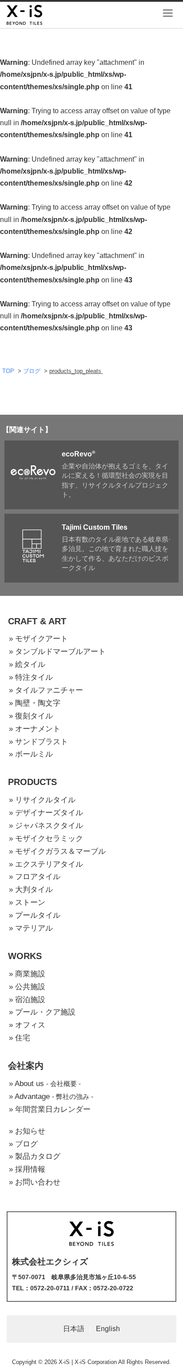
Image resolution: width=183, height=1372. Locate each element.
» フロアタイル (34, 876)
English (108, 1328)
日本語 (73, 1328)
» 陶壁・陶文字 (34, 703)
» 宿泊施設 (27, 999)
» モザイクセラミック (46, 838)
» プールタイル (34, 915)
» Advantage (51, 1096)
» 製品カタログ (34, 1156)
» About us (45, 1083)
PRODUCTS (32, 782)
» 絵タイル (27, 664)
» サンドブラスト (38, 742)
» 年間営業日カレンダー (50, 1109)
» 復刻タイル (31, 716)
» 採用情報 (27, 1169)
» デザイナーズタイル (46, 813)
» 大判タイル (31, 889)
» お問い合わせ (34, 1182)
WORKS (25, 956)
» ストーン (27, 902)
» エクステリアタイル (46, 864)
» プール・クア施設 (42, 1012)
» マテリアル (31, 928)
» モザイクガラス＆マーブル (57, 851)
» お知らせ (27, 1131)
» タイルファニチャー (46, 690)
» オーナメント (34, 729)
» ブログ (23, 1144)
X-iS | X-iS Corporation (88, 1362)
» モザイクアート (38, 638)
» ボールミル (31, 754)
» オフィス (27, 1025)
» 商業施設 (27, 974)
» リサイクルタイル (42, 800)
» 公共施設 (27, 987)
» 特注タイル (31, 677)
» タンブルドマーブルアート (57, 651)
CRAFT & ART (37, 621)
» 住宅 (19, 1038)
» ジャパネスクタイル (46, 825)
